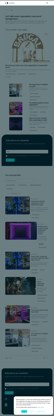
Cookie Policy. (40, 407)
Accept (24, 411)
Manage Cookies (41, 411)
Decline (31, 411)
